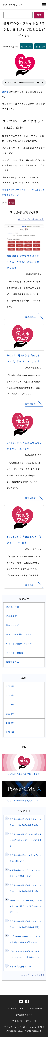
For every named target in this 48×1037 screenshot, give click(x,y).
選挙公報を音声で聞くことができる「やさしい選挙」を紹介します (23, 262)
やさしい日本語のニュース (19, 634)
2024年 (10, 705)
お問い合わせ (35, 1008)
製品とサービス (26, 47)
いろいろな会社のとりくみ (19, 644)
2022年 (10, 723)
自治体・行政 (40, 47)
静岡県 (5, 92)
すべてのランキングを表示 (32, 975)
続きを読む (30, 317)
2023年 (10, 714)
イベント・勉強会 (14, 653)
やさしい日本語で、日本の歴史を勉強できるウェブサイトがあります (25, 840)
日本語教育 (11, 616)
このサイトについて (15, 1008)
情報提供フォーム (24, 1015)
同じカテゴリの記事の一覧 (31, 219)
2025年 (10, 695)
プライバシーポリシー (24, 1021)
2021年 (10, 732)
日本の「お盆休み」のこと (22, 967)
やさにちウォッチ (12, 5)
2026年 (10, 686)
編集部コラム (12, 662)
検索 (39, 15)
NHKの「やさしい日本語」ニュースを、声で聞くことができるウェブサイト (25, 906)
